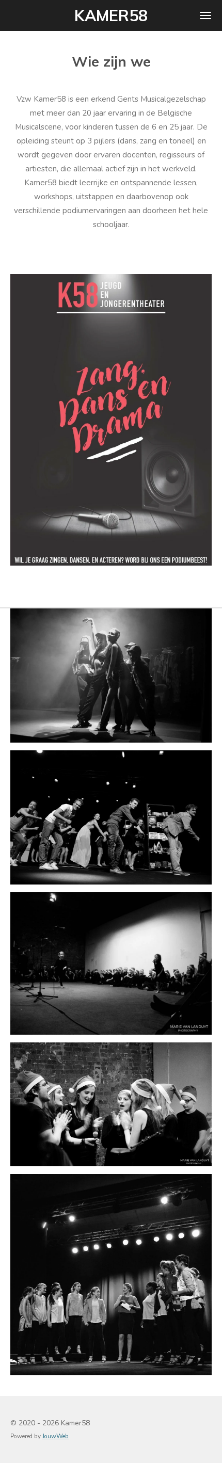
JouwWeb (55, 1436)
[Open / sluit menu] (205, 15)
